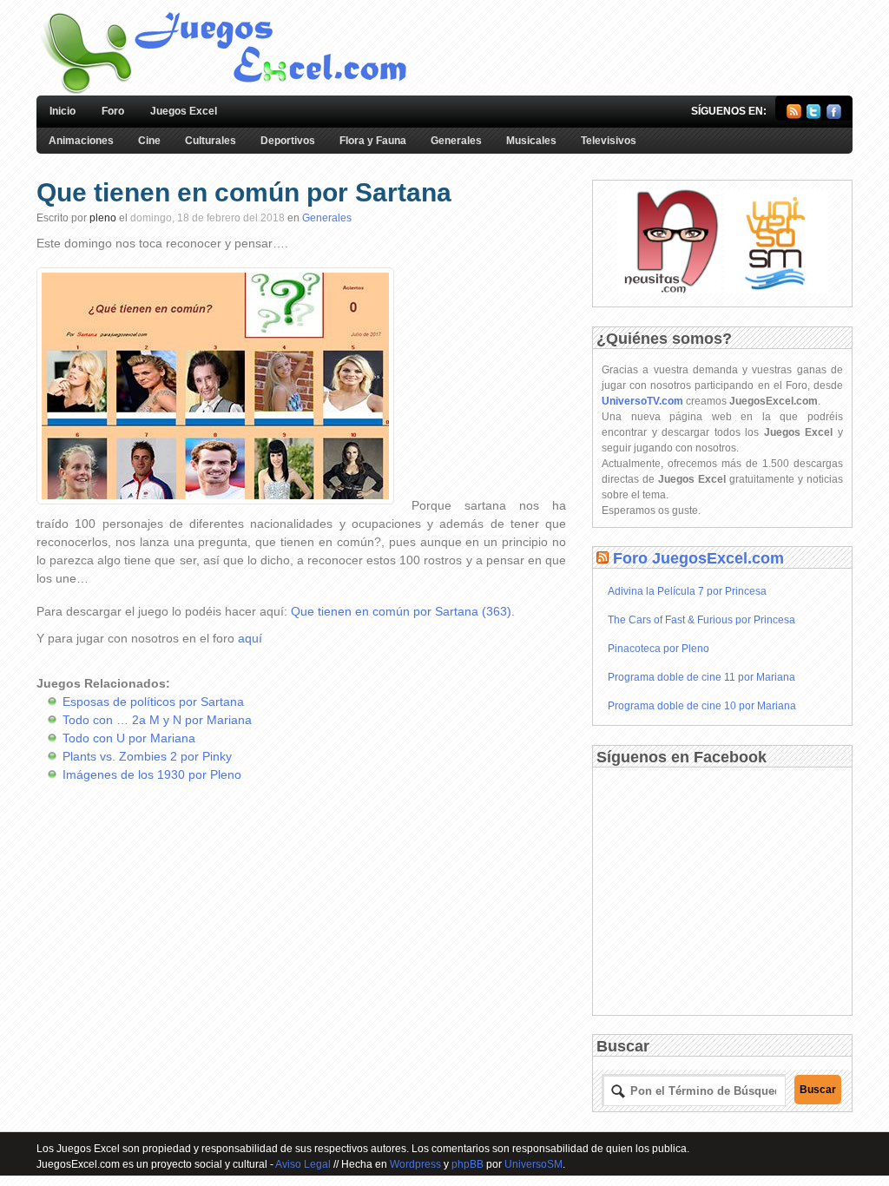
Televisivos (608, 141)
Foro (113, 111)
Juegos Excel (183, 111)
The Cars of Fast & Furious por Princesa (701, 620)
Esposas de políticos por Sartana (153, 701)
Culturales (210, 141)
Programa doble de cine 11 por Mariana (701, 677)
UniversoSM (533, 1164)
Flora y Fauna (372, 141)
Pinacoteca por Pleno (658, 648)
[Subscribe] (794, 115)
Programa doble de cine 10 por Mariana (702, 706)
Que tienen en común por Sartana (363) (401, 611)
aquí (250, 638)
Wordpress (415, 1164)
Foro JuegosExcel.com (698, 558)
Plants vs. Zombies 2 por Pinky (147, 756)
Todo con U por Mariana (129, 738)
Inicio (62, 111)
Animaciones (81, 141)
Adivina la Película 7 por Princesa (687, 591)
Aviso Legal (303, 1164)
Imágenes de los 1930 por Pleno (152, 774)
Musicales (531, 141)
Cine (149, 141)
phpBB (467, 1164)
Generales (456, 141)
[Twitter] (814, 115)
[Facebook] (834, 115)
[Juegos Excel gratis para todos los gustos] (222, 92)
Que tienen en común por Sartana (243, 192)
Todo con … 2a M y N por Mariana (157, 720)
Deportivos (287, 141)
